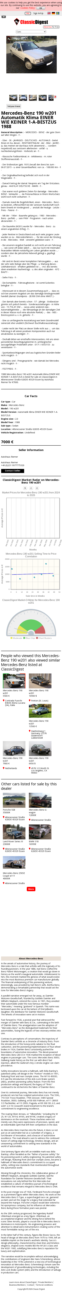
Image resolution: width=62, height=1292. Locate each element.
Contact (30, 1285)
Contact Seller (12, 470)
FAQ (27, 13)
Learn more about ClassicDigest (22, 1282)
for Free (51, 27)
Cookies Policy (27, 7)
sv (57, 13)
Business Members (17, 1285)
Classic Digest (31, 22)
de (53, 13)
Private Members (45, 1282)
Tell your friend (13, 106)
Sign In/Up (38, 13)
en (49, 13)
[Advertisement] (31, 924)
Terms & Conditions (44, 1285)
